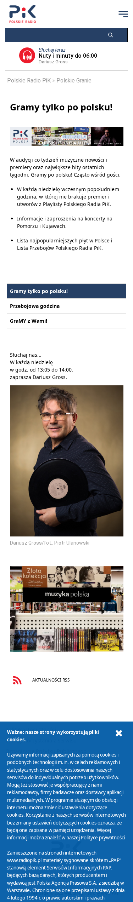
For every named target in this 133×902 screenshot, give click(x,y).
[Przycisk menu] (123, 14)
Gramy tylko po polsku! (39, 291)
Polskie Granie (74, 80)
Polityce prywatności (103, 837)
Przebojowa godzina (35, 306)
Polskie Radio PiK (29, 80)
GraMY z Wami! (28, 320)
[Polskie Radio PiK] (22, 14)
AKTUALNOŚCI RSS (50, 680)
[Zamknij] (119, 733)
